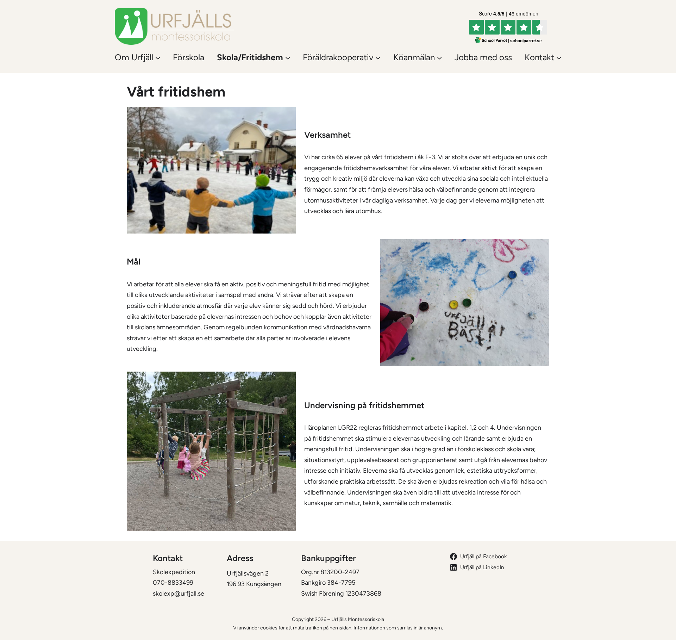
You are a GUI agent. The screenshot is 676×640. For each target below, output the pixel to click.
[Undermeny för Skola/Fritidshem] (287, 57)
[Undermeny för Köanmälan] (439, 57)
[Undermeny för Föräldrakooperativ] (377, 57)
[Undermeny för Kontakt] (558, 57)
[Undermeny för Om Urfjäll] (157, 57)
